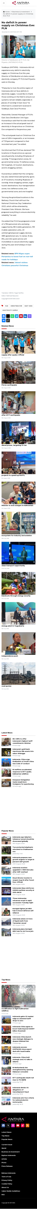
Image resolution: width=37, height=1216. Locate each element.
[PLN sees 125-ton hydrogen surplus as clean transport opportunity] (18, 553)
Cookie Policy (7, 1184)
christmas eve (16, 306)
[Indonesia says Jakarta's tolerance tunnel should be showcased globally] (6, 840)
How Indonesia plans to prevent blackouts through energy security (16, 595)
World (4, 1148)
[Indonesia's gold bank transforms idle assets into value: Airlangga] (6, 752)
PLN (6, 306)
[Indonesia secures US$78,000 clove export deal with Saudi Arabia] (6, 1050)
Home (7, 12)
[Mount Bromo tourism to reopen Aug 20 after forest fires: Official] (6, 881)
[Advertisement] (18, 710)
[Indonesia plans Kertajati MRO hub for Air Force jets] (6, 932)
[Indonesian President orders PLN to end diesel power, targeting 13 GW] (18, 433)
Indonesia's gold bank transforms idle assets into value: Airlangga (23, 751)
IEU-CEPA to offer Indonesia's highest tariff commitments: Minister (22, 741)
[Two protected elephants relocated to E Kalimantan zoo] (6, 850)
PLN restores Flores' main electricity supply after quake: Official (17, 354)
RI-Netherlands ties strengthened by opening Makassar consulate (23, 1070)
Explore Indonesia (9, 1155)
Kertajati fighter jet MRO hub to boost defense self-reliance (23, 911)
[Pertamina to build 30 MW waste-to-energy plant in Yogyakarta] (18, 613)
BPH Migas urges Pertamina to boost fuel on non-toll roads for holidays (17, 257)
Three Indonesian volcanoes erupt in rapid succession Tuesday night (23, 900)
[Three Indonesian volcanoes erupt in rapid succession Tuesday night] (6, 901)
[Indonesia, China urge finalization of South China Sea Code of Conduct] (6, 762)
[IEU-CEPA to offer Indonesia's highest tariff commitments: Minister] (6, 742)
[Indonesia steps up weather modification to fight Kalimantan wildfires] (18, 996)
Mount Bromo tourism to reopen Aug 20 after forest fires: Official (23, 880)
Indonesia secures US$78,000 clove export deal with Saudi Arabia (22, 1049)
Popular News (8, 831)
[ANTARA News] (20, 3)
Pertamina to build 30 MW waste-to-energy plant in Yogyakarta (17, 625)
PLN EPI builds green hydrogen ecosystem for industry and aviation (17, 534)
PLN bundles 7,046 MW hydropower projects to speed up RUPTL (16, 474)
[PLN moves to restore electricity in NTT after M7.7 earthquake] (18, 402)
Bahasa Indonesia (8, 1173)
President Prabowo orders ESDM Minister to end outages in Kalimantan (17, 504)
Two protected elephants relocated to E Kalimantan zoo (23, 849)
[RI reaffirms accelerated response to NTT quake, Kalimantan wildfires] (6, 772)
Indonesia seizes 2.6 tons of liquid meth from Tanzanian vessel (22, 921)
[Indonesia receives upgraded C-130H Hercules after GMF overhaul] (6, 871)
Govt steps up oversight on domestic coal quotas (17, 685)
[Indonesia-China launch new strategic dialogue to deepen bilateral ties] (6, 1040)
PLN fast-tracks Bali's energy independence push (13, 655)
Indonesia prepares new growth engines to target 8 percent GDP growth (23, 860)
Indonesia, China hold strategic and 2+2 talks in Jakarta (22, 1059)
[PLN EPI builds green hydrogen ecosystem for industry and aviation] (18, 523)
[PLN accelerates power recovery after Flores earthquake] (18, 372)
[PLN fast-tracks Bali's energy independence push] (18, 643)
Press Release (7, 1166)
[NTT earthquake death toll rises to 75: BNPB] (6, 1081)
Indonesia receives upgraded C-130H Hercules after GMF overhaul (23, 870)
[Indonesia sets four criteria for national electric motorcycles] (6, 1101)
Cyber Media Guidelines (11, 1191)
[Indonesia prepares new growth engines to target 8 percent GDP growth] (6, 860)
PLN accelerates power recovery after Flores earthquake (17, 384)
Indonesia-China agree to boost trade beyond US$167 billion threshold (23, 1029)
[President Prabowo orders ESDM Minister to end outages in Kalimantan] (18, 493)
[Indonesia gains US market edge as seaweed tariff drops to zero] (6, 1019)
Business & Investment (21, 12)
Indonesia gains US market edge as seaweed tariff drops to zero (23, 1019)
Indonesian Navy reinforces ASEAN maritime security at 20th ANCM (23, 890)
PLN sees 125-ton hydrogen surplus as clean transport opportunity (17, 564)
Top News (6, 980)
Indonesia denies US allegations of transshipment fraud (21, 1090)
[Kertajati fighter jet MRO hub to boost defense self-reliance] (6, 912)
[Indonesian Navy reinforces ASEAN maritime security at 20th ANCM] (6, 891)
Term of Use (6, 1177)
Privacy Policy (7, 1180)
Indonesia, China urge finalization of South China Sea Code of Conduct (23, 761)
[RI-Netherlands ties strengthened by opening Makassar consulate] (6, 1071)
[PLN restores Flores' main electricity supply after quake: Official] (18, 342)
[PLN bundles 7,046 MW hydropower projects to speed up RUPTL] (18, 463)
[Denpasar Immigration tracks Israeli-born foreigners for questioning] (6, 783)
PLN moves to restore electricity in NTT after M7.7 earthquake (18, 414)
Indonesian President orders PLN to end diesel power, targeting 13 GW (18, 444)
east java (28, 306)
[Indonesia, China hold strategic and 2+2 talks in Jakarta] (6, 1060)
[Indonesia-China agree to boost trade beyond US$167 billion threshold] (6, 1030)
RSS (3, 1195)
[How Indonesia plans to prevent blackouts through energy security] (18, 583)
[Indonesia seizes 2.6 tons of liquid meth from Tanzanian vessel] (6, 922)
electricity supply (10, 310)
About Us (5, 1187)
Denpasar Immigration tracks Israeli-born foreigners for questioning (23, 782)
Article (4, 1159)
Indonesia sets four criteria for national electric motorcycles (23, 1100)
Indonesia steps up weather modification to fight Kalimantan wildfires (15, 1008)
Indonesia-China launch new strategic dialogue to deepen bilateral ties (23, 1039)
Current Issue (7, 1145)
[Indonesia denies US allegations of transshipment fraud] (6, 1091)
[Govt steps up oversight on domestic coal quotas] (18, 673)
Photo (4, 1163)
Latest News (7, 733)
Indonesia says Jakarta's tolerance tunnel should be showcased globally (23, 839)
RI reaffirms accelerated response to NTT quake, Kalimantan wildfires (22, 772)
